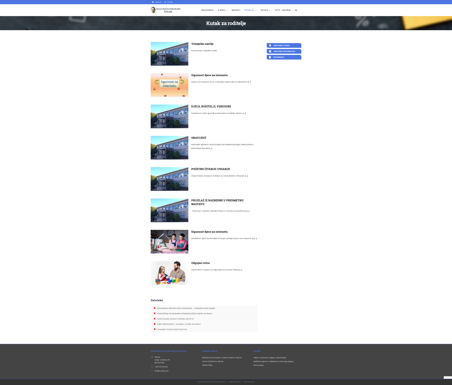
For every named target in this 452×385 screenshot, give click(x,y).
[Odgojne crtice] (169, 273)
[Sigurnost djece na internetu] (169, 85)
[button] (296, 10)
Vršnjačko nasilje (202, 43)
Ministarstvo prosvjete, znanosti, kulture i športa (222, 357)
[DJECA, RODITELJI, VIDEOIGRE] (169, 116)
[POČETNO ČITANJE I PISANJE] (169, 179)
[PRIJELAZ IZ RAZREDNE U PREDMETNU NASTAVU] (169, 210)
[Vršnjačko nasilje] (169, 54)
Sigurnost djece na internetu (209, 75)
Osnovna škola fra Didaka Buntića (214, 382)
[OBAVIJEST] (169, 148)
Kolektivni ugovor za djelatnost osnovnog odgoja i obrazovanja (273, 363)
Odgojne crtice (200, 263)
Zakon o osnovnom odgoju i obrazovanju (269, 357)
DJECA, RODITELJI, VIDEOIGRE (211, 106)
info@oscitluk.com (162, 371)
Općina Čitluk (207, 365)
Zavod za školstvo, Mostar (213, 361)
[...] (249, 82)
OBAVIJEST (198, 137)
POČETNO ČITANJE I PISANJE (210, 169)
